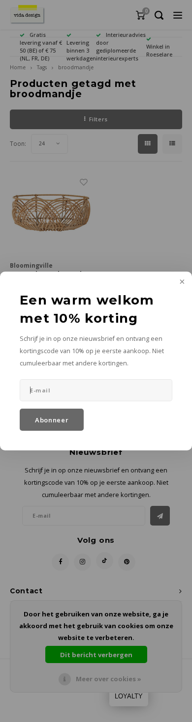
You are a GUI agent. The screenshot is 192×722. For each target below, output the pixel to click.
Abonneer (51, 420)
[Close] (181, 282)
